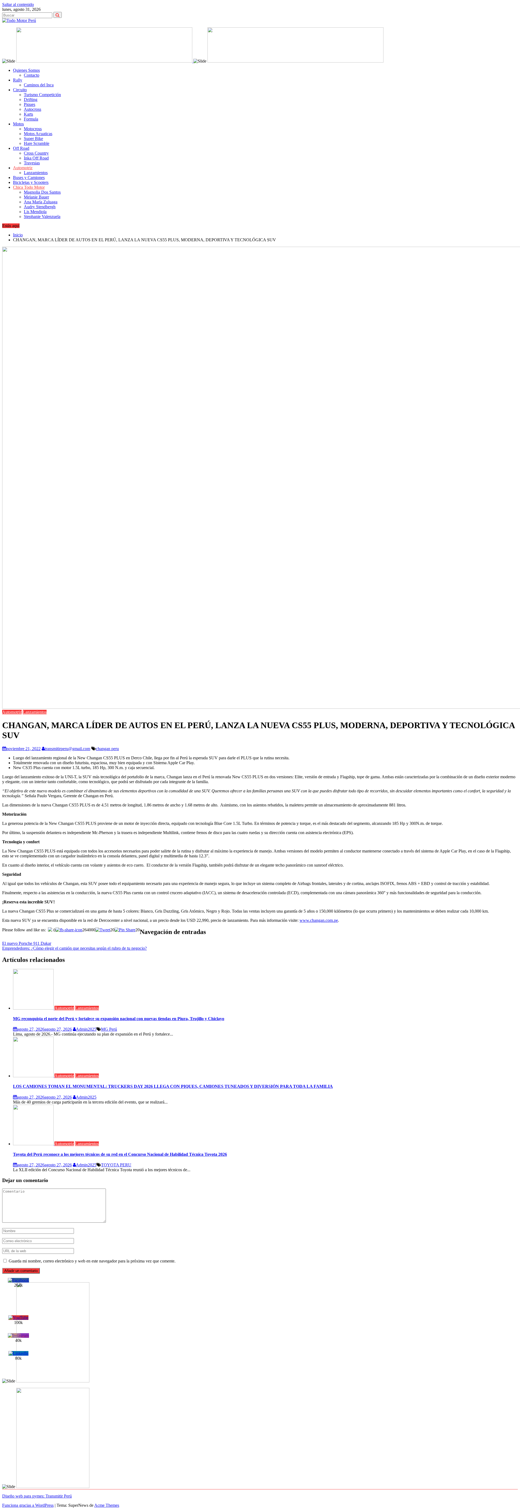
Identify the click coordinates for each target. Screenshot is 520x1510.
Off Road (21, 148)
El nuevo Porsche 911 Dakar (26, 943)
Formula (31, 119)
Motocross (33, 128)
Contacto (31, 75)
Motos (18, 124)
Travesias (32, 163)
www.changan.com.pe (319, 920)
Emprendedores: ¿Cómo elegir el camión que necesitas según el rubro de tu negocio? (74, 948)
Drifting (30, 99)
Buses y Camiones (29, 177)
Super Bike (33, 138)
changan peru (107, 748)
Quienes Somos (26, 70)
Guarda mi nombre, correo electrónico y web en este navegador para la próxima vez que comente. (92, 1261)
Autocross (32, 109)
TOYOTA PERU (116, 1165)
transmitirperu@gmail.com (67, 748)
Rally (17, 80)
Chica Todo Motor (29, 187)
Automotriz (22, 167)
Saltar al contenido (18, 4)
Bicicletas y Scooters (30, 182)
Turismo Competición (42, 94)
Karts (28, 114)
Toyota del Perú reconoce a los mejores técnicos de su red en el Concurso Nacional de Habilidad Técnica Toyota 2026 (120, 1154)
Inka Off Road (36, 158)
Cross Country (36, 153)
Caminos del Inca (39, 85)
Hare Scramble (36, 143)
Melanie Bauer (36, 197)
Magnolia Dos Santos (42, 192)
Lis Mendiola (35, 211)
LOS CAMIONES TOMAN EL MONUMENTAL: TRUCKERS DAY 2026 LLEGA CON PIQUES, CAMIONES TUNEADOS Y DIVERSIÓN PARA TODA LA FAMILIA (173, 1086)
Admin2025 (86, 1029)
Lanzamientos (36, 172)
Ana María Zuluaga (40, 202)
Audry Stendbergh (40, 206)
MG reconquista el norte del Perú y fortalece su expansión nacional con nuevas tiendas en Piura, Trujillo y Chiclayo (118, 1018)
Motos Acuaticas (38, 133)
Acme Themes (106, 1505)
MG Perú (109, 1029)
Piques (29, 104)
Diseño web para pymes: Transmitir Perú (37, 1496)
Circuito (20, 89)
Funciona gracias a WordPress (28, 1505)
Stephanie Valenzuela (42, 216)
